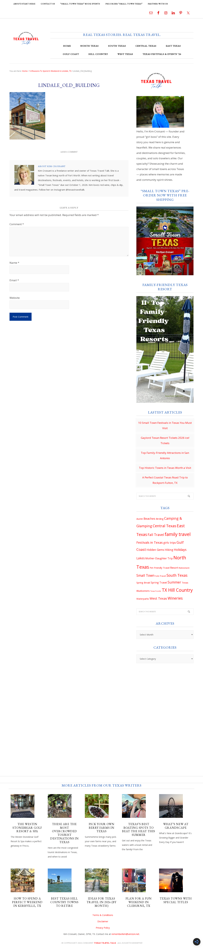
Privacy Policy (103, 927)
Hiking (169, 550)
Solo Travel (160, 575)
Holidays (180, 549)
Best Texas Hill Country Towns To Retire (64, 902)
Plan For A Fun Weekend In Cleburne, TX (139, 902)
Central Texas (164, 525)
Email (14, 280)
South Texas (177, 575)
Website (15, 298)
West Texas (158, 598)
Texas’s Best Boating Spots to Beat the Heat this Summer (138, 829)
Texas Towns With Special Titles (176, 900)
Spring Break (143, 582)
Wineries (175, 598)
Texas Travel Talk (26, 38)
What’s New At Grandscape (175, 826)
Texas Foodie (155, 591)
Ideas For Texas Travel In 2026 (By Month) (101, 902)
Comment (17, 224)
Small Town (145, 575)
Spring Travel (159, 582)
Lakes (140, 558)
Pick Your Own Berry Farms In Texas (101, 827)
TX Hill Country (177, 590)
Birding (160, 518)
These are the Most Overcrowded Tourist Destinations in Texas (64, 833)
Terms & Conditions (102, 915)
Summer (174, 582)
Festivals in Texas (149, 542)
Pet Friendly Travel (160, 567)
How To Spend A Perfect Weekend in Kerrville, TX (27, 902)
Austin (139, 518)
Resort (174, 567)
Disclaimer (102, 921)
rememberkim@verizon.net (125, 934)
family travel (178, 534)
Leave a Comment (69, 152)
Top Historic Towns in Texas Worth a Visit (165, 468)
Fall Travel (156, 534)
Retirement (184, 567)
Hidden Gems (155, 550)
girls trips (169, 542)
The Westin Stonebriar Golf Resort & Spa (27, 827)
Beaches (149, 518)
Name (14, 262)
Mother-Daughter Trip (159, 558)
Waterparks (142, 598)
